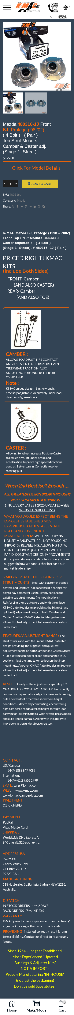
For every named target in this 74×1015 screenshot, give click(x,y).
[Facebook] (17, 206)
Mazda (21, 200)
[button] (7, 57)
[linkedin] (35, 206)
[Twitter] (13, 206)
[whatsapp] (39, 206)
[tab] (37, 220)
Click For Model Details (36, 168)
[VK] (22, 206)
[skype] (43, 206)
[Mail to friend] (30, 206)
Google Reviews (62, 17)
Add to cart (41, 183)
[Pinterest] (26, 206)
